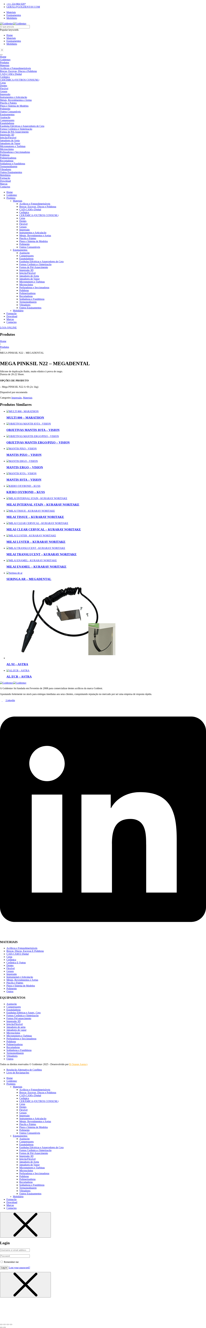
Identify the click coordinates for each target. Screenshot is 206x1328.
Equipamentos (13, 41)
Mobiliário (11, 44)
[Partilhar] (7, 1324)
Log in (4, 1268)
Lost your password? (19, 1267)
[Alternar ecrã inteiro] (4, 1324)
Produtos (4, 347)
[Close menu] (25, 1225)
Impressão (16, 397)
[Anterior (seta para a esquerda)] (1, 1327)
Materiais (11, 38)
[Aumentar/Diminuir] (1, 1324)
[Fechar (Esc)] (11, 1324)
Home (9, 35)
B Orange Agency (78, 1064)
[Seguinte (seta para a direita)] (4, 1327)
